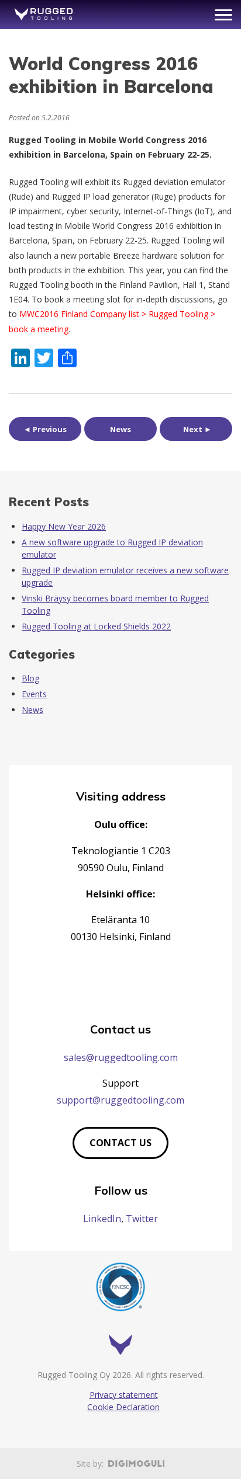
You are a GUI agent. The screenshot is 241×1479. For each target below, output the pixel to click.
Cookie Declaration (123, 1406)
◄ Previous (45, 429)
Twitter (142, 1218)
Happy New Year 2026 (64, 526)
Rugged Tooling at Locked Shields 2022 (96, 626)
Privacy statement (123, 1394)
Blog (30, 678)
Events (34, 694)
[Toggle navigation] (223, 14)
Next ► (197, 429)
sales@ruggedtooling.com (121, 1057)
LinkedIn (102, 1218)
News (120, 429)
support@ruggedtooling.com (120, 1100)
